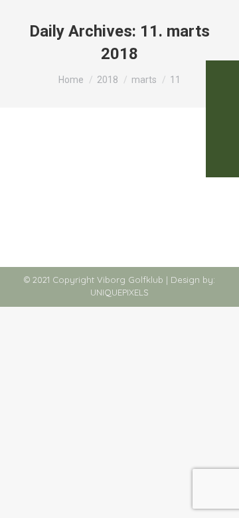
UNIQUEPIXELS (119, 292)
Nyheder (48, 173)
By (123, 173)
